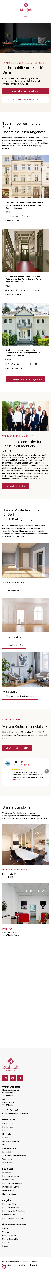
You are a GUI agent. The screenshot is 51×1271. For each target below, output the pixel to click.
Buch (4, 1130)
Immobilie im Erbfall (10, 1208)
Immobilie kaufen (9, 1180)
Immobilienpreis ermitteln (13, 1218)
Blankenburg (7, 1123)
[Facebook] (13, 1078)
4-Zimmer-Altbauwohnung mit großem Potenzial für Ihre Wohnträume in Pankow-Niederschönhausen (24, 279)
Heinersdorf (7, 1134)
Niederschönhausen (10, 1141)
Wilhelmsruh (7, 1162)
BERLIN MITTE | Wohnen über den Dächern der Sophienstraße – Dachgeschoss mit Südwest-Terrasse (24, 205)
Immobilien (6, 1173)
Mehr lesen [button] (16, 780)
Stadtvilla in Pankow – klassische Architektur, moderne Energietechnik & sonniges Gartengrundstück (22, 353)
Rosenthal (6, 1152)
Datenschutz (35, 1262)
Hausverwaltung (9, 1194)
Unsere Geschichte (10, 1239)
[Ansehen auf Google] (7, 763)
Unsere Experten (9, 1235)
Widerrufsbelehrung (9, 1265)
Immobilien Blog (9, 1204)
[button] (25, 18)
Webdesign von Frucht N (28, 1265)
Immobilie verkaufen (10, 1176)
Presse (5, 1246)
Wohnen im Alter (8, 1215)
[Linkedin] (20, 1078)
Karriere (5, 1242)
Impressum (24, 1262)
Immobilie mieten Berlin (12, 1183)
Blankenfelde (7, 1127)
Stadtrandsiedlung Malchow (14, 1155)
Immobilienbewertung (13, 582)
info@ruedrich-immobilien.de (16, 1113)
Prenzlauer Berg (9, 1148)
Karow (5, 1138)
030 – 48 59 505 (11, 1110)
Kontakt (5, 1228)
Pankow (5, 1145)
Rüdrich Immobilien (11, 1262)
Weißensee (7, 1159)
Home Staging (8, 1190)
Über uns (6, 1232)
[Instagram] (5, 1078)
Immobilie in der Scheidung (13, 1211)
